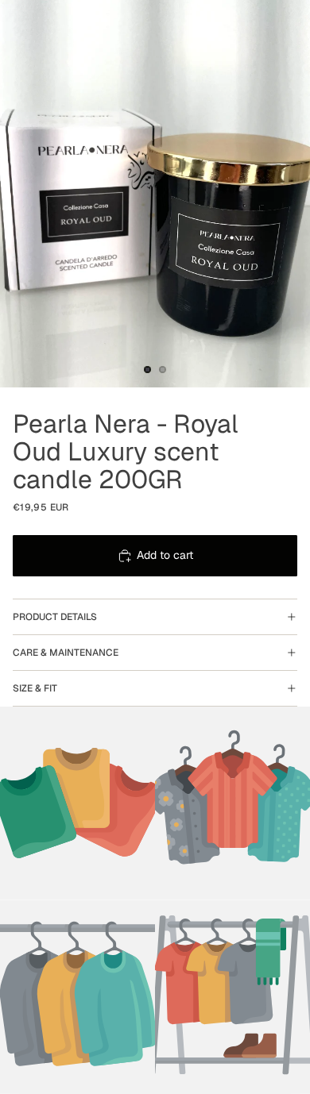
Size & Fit (35, 688)
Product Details (55, 617)
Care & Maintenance (65, 652)
